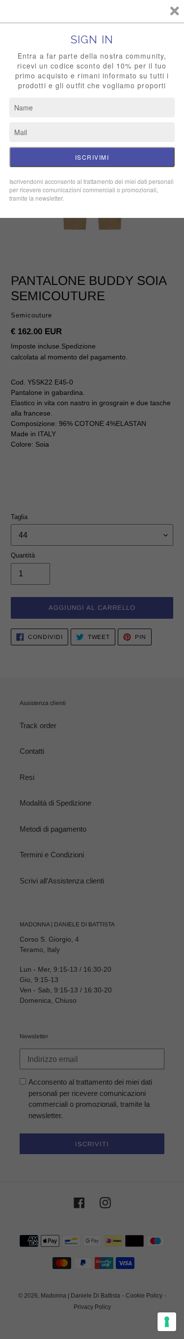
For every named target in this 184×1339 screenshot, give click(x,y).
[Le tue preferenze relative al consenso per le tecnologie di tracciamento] (167, 1321)
